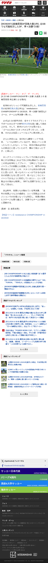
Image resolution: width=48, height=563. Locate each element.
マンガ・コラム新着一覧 (9, 523)
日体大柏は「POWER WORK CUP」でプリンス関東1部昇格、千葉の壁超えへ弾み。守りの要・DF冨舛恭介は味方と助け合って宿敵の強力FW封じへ (26, 332)
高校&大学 (21, 498)
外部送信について (22, 542)
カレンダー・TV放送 (32, 533)
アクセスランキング (19, 533)
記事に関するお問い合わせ (27, 545)
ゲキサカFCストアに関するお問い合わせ (13, 550)
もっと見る (24, 349)
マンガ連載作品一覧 (22, 523)
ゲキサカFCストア (7, 533)
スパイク (36, 498)
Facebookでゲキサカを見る (14, 465)
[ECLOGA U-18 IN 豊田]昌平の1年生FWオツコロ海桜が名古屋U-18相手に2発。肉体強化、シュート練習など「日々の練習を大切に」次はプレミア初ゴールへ (26, 324)
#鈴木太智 (16, 261)
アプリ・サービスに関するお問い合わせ (13, 547)
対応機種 (4, 540)
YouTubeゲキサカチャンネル (10, 513)
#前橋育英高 (5, 261)
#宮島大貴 (27, 261)
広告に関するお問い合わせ (9, 545)
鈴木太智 (26, 124)
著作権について (14, 540)
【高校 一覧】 (14, 30)
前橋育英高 (12, 75)
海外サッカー (28, 498)
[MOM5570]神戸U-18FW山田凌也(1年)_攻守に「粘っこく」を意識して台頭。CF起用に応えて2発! (25, 307)
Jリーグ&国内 (12, 498)
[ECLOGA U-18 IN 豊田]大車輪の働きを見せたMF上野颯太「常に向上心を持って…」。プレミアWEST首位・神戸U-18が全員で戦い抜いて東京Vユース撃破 (26, 315)
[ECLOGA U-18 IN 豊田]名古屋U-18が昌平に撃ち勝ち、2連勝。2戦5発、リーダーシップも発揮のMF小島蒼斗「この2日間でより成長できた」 (26, 341)
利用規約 (41, 540)
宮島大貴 (24, 75)
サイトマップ (32, 540)
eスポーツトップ (34, 523)
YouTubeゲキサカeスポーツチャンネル (30, 513)
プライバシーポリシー (8, 542)
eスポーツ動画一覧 (17, 525)
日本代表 (4, 498)
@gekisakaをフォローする (14, 461)
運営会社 (23, 540)
